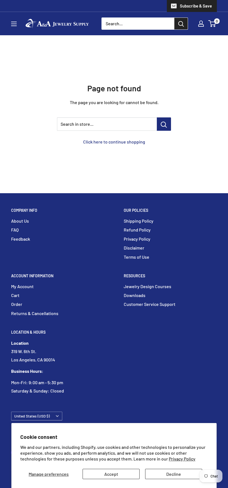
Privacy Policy (182, 458)
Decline (173, 474)
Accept (111, 474)
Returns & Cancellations (34, 313)
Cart (15, 295)
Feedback (20, 239)
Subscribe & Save (196, 5)
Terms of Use (136, 257)
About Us (20, 220)
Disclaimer (134, 247)
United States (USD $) (32, 416)
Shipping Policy (138, 220)
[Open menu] (14, 24)
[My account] (201, 24)
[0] (212, 23)
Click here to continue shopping (114, 141)
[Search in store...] (164, 124)
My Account (22, 286)
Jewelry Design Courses (147, 286)
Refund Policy (137, 229)
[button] (212, 23)
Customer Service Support (149, 304)
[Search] (181, 23)
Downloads (134, 295)
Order (16, 304)
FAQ (15, 229)
